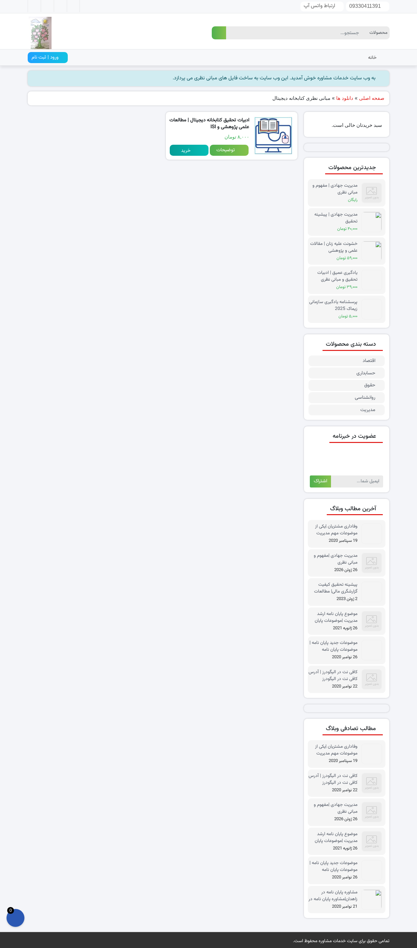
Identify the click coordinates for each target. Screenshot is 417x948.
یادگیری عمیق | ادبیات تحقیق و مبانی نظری (337, 276)
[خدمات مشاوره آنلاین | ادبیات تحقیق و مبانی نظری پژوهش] (40, 31)
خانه (372, 57)
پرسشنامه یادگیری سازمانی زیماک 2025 (333, 305)
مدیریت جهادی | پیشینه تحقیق (335, 217)
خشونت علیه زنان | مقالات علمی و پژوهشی (333, 247)
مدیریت (367, 410)
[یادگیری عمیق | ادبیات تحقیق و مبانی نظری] (373, 280)
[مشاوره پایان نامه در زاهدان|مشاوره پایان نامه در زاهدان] (373, 899)
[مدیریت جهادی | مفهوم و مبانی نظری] (373, 193)
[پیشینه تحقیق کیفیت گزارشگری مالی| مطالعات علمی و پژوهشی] (373, 592)
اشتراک (320, 481)
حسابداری (365, 373)
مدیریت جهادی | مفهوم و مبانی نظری (334, 188)
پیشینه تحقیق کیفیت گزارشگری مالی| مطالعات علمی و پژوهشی (335, 587)
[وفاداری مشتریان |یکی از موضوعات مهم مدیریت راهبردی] (373, 534)
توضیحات (225, 150)
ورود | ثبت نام (46, 57)
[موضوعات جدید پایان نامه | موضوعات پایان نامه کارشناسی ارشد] (373, 650)
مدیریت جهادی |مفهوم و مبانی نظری (335, 559)
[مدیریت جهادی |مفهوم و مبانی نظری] (373, 563)
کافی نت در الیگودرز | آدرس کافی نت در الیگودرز (333, 675)
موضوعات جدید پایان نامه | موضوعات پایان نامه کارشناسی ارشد (333, 646)
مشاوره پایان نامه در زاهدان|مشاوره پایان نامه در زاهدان (333, 895)
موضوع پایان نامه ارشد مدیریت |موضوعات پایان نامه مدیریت (336, 617)
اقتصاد (369, 361)
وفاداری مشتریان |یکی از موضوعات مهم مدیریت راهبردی (336, 529)
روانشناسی (365, 397)
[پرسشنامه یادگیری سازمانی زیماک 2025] (373, 309)
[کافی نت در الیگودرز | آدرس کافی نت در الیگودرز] (373, 679)
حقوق (369, 385)
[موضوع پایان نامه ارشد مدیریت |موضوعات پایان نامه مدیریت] (373, 621)
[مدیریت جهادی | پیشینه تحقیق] (373, 222)
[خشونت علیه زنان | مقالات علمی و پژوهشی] (373, 251)
